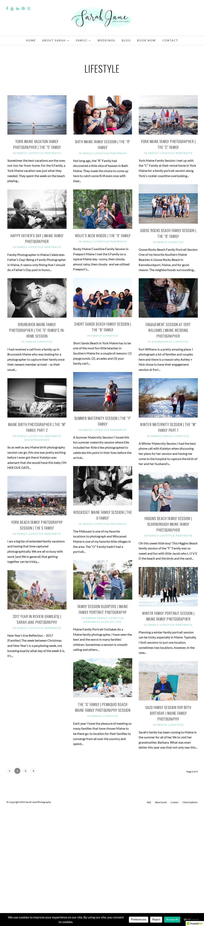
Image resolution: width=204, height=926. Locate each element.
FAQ (149, 802)
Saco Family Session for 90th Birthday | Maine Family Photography (168, 713)
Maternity (118, 429)
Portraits (52, 153)
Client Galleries (190, 802)
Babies (156, 436)
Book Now (146, 40)
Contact (170, 40)
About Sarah (54, 40)
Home (31, 40)
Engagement (162, 341)
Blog (126, 40)
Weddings (106, 40)
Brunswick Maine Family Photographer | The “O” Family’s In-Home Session (37, 330)
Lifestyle (36, 153)
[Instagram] (28, 8)
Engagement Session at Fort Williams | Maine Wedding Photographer (168, 330)
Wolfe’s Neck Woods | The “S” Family (103, 235)
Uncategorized (37, 439)
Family (81, 40)
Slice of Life (111, 621)
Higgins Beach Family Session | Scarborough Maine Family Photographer (168, 524)
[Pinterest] (23, 8)
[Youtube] (12, 8)
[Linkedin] (17, 8)
